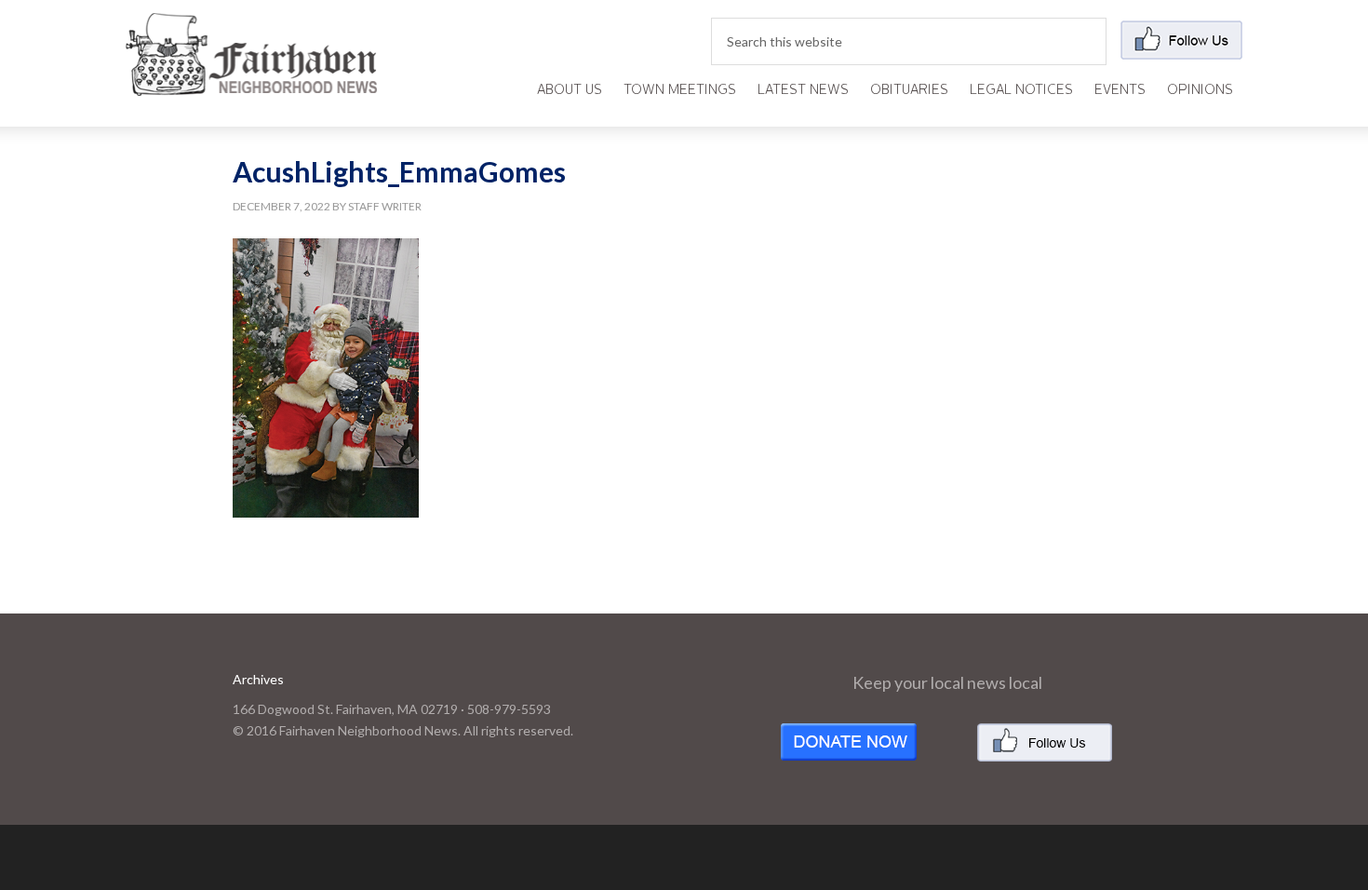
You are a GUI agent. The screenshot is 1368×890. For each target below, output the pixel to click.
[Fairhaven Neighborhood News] (251, 80)
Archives (258, 679)
